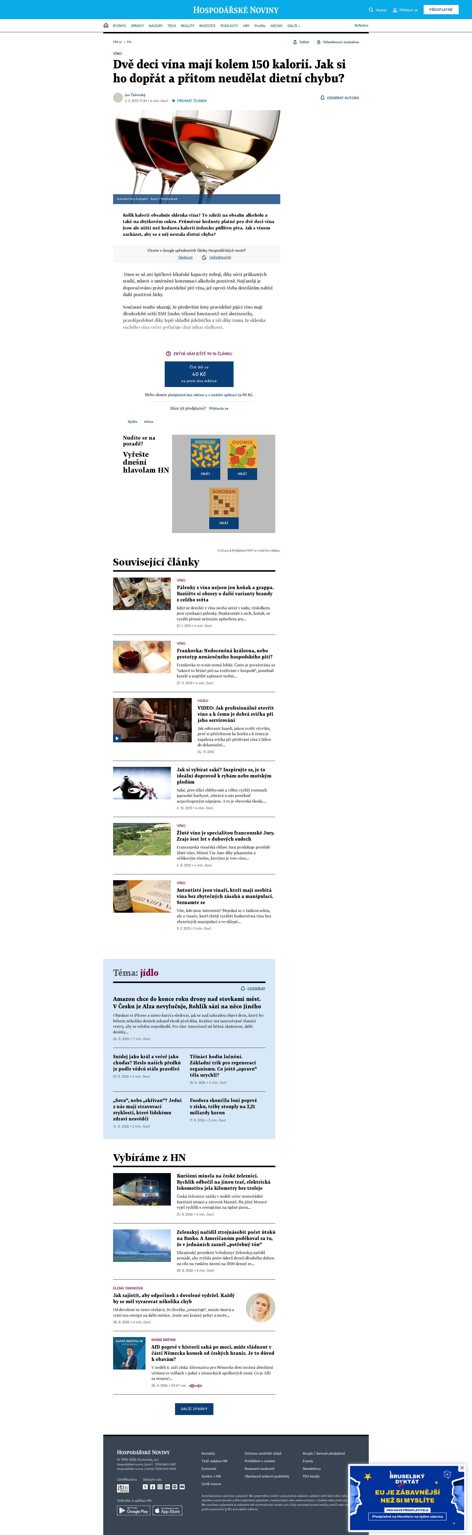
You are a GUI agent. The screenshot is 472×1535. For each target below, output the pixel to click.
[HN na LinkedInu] (167, 1486)
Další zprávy (194, 1409)
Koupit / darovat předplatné (324, 1453)
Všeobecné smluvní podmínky (267, 1476)
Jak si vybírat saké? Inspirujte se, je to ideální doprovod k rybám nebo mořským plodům (224, 776)
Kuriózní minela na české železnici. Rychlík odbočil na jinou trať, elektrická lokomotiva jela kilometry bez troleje (223, 1182)
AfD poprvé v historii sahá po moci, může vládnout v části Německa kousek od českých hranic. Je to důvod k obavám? (212, 1353)
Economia (209, 1469)
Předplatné (441, 9)
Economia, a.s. (148, 1459)
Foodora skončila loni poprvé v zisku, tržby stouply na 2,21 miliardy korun (223, 1107)
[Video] (117, 738)
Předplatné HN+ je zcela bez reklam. (256, 550)
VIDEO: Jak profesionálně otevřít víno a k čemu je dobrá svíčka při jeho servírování (236, 714)
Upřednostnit (220, 257)
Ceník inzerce (211, 1484)
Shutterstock (169, 199)
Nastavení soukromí (259, 1469)
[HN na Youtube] (182, 1486)
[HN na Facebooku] (152, 1486)
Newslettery (312, 1469)
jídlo (149, 973)
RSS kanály (311, 1476)
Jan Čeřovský (135, 95)
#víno (148, 421)
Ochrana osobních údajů (263, 1453)
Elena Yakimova (128, 1288)
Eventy (308, 1461)
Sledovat (185, 257)
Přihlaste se (218, 408)
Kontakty (208, 1453)
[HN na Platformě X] (145, 1486)
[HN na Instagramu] (160, 1486)
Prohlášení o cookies (260, 1461)
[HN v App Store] (167, 1510)
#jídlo (132, 421)
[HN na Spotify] (174, 1486)
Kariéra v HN (211, 1476)
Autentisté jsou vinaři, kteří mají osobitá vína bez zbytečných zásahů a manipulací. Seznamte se (225, 896)
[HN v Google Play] (133, 1510)
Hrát (205, 474)
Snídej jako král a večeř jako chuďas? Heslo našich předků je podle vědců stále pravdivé (147, 1063)
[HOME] (106, 25)
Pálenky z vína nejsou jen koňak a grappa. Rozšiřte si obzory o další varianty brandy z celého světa (225, 594)
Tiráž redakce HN (214, 1461)
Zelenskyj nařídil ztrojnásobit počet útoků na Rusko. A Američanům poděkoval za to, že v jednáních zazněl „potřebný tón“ (226, 1238)
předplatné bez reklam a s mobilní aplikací (202, 395)
